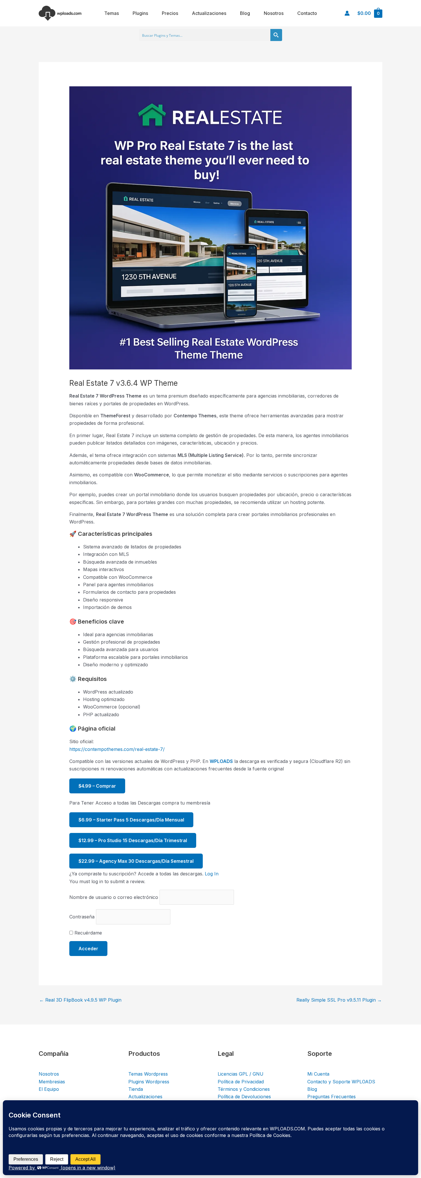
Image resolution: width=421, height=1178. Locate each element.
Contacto (307, 13)
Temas (111, 13)
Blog (245, 13)
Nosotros (274, 13)
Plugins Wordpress (148, 1081)
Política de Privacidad (241, 1081)
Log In (212, 874)
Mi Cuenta (318, 1074)
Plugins (140, 13)
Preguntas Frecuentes (331, 1096)
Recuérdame (87, 933)
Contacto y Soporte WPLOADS (341, 1081)
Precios (170, 13)
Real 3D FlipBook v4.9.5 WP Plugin (80, 1000)
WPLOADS (221, 761)
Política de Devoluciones (244, 1096)
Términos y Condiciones (244, 1089)
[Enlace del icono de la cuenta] (347, 13)
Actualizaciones (209, 13)
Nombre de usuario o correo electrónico (113, 897)
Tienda (135, 1089)
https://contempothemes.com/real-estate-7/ (117, 749)
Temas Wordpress (148, 1074)
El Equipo (49, 1089)
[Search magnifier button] (276, 35)
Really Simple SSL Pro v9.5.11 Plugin (339, 1000)
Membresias (52, 1081)
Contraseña (82, 917)
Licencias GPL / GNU (240, 1074)
